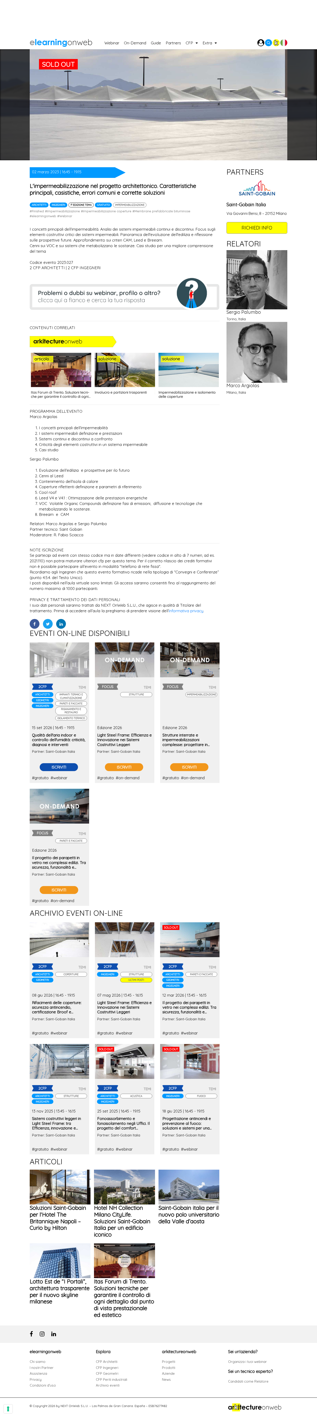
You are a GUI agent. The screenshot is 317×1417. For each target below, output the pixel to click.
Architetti (39, 204)
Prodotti (168, 1367)
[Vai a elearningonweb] (67, 41)
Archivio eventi (108, 1385)
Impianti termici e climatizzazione (71, 696)
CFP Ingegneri (107, 1367)
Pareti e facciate (71, 703)
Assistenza (38, 1373)
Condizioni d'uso (43, 1385)
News (166, 1379)
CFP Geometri (107, 1373)
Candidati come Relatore (248, 1381)
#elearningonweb (43, 216)
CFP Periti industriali (111, 1379)
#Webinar (64, 216)
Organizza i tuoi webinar (247, 1361)
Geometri (42, 700)
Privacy (36, 1379)
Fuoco (201, 1096)
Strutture (136, 694)
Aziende (168, 1373)
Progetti (168, 1361)
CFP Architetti (106, 1361)
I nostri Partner (42, 1367)
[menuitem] (114, 42)
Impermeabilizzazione (129, 204)
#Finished (37, 211)
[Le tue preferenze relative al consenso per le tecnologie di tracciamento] (8, 1408)
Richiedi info (257, 228)
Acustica (136, 1096)
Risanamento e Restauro (71, 710)
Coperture (71, 974)
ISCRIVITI (59, 767)
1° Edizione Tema (81, 204)
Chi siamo (37, 1361)
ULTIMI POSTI (136, 980)
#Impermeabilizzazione (62, 211)
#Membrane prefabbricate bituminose (161, 211)
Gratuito (103, 204)
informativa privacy (186, 610)
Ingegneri (58, 204)
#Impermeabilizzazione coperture (106, 211)
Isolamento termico (71, 718)
